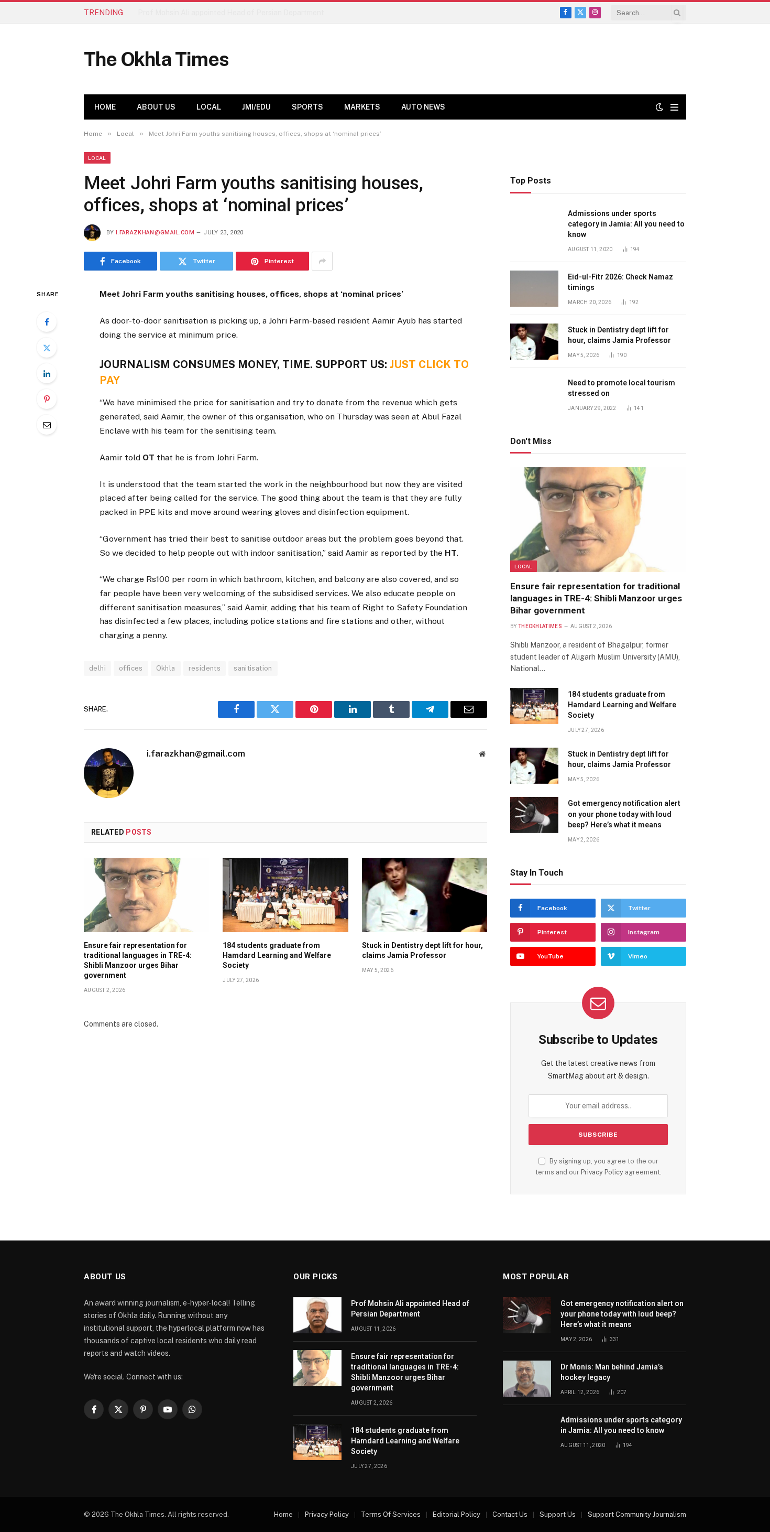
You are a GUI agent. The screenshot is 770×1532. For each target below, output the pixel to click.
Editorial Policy (456, 1514)
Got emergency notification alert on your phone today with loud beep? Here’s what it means (624, 813)
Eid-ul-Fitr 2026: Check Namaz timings (620, 282)
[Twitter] (47, 348)
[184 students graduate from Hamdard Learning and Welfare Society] (285, 895)
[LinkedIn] (47, 373)
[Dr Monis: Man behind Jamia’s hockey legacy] (527, 1379)
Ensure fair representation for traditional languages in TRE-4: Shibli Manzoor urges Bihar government (255, 12)
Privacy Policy (602, 1172)
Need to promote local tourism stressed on (621, 388)
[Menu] (674, 107)
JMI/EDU (256, 107)
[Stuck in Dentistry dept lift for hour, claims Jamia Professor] (424, 895)
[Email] (47, 425)
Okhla (165, 668)
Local (208, 107)
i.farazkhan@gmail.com (155, 232)
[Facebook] (47, 322)
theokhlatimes (540, 626)
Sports (307, 107)
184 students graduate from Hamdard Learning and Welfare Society (277, 955)
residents (205, 668)
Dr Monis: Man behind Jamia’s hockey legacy (611, 1372)
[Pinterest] (47, 399)
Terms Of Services (391, 1514)
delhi (97, 668)
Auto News (423, 107)
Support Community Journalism (637, 1514)
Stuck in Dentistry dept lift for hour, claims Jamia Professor (422, 950)
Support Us (558, 1514)
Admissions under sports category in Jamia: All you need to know (626, 224)
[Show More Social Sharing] (322, 261)
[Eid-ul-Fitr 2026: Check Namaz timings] (534, 289)
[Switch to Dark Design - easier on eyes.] (659, 107)
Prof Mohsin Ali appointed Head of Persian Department (410, 1308)
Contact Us (509, 1514)
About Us (156, 107)
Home (105, 107)
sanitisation (253, 668)
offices (131, 668)
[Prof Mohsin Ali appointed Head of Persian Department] (317, 1315)
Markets (362, 107)
